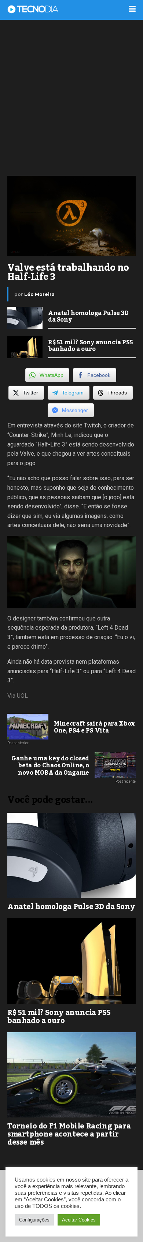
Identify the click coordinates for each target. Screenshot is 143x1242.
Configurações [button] (34, 1220)
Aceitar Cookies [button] (79, 1220)
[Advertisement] (71, 97)
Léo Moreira (39, 294)
